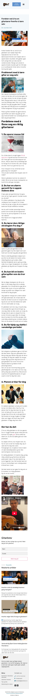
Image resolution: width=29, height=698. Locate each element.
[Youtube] (17, 685)
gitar (14, 434)
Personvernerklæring (10, 693)
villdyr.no (17, 695)
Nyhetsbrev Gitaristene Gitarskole (7, 676)
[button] (23, 4)
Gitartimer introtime (6, 679)
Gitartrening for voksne (6, 684)
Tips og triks (4, 681)
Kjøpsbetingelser (19, 693)
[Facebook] (15, 685)
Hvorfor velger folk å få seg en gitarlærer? (14, 616)
